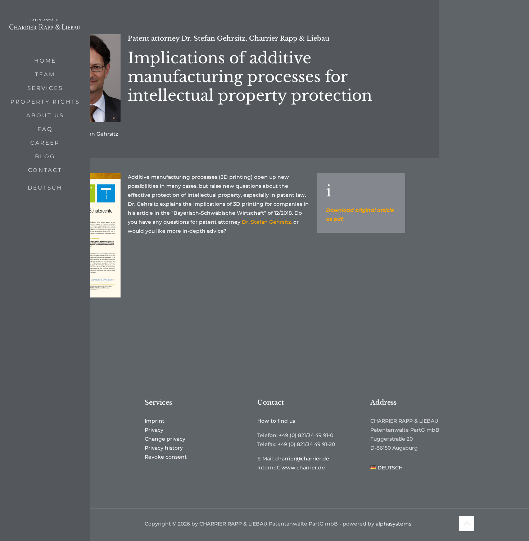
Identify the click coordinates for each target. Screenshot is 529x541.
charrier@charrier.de (302, 458)
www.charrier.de (303, 467)
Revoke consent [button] (166, 457)
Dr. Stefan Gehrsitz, (267, 222)
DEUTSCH (45, 187)
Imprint (154, 421)
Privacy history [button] (164, 448)
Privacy (154, 430)
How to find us (276, 421)
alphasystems (393, 523)
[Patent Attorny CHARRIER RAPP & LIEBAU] (45, 27)
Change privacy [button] (165, 439)
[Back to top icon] (466, 523)
